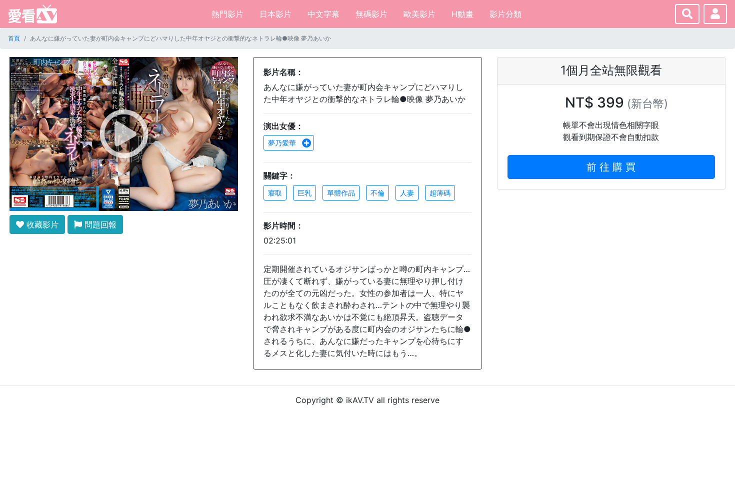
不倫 (377, 192)
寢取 (275, 192)
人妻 (407, 192)
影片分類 (506, 14)
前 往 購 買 (611, 167)
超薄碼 (440, 192)
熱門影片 (228, 14)
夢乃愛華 (283, 142)
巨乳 (305, 192)
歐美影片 (420, 14)
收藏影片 (41, 225)
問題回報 (99, 225)
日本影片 (276, 14)
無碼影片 (372, 14)
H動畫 (463, 14)
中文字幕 (324, 14)
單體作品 (341, 192)
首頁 (14, 38)
